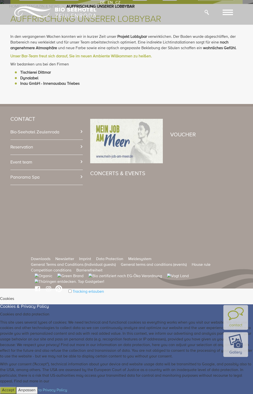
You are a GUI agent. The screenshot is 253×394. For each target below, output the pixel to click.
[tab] (46, 132)
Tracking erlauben (88, 292)
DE (102, 3)
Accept (8, 390)
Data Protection (109, 259)
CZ (117, 3)
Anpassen (27, 390)
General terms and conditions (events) (154, 265)
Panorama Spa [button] (25, 177)
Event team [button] (21, 162)
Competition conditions (51, 270)
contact (235, 325)
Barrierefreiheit (89, 270)
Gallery (235, 352)
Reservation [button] (21, 147)
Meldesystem (139, 259)
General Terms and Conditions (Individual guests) (73, 265)
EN (110, 3)
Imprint (85, 259)
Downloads (40, 259)
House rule (201, 265)
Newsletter (64, 259)
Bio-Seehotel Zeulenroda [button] (34, 132)
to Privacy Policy (52, 390)
